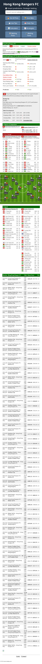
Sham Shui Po (12, 593)
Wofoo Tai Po (11, 287)
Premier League (32, 46)
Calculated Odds (27, 120)
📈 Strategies (29, 28)
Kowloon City (11, 303)
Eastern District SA (29, 209)
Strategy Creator (7, 77)
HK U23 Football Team (15, 556)
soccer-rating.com (8, 661)
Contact (24, 656)
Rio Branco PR (24, 52)
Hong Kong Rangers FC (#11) (13, 136)
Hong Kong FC (12, 297)
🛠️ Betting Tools (29, 34)
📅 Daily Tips (29, 23)
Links (18, 656)
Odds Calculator (7, 79)
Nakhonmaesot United (9, 53)
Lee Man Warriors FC (13, 331)
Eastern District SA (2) (29, 127)
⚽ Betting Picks (13, 34)
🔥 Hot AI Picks (12, 18)
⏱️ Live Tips (13, 23)
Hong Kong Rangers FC (11, 209)
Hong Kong (16, 46)
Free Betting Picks (8, 75)
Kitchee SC (11, 284)
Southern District (12, 308)
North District (11, 325)
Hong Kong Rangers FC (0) (12, 126)
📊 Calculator (13, 28)
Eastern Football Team (14, 316)
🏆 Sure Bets (29, 18)
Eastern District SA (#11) (30, 136)
